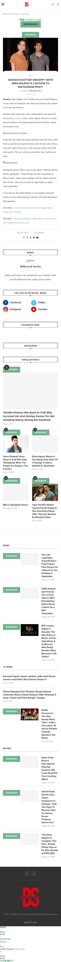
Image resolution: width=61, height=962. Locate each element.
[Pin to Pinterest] (34, 237)
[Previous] (0, 927)
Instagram (18, 118)
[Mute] (1, 947)
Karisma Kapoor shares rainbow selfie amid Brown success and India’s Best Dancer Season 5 (29, 678)
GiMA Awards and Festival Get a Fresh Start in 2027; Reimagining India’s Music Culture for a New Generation (48, 601)
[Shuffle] (1, 939)
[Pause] (4, 927)
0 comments (39, 233)
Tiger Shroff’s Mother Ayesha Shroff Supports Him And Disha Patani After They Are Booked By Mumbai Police (44, 511)
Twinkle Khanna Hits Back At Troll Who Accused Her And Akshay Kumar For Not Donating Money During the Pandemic (28, 416)
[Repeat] (5, 939)
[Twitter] (34, 873)
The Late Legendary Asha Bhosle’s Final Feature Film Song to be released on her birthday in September (49, 565)
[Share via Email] (37, 237)
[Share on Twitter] (30, 237)
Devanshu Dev (35, 91)
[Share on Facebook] (27, 237)
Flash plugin (20, 949)
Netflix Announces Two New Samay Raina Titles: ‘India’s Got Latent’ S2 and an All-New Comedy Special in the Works (49, 724)
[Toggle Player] (0, 937)
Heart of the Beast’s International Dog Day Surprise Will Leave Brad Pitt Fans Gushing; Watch (49, 768)
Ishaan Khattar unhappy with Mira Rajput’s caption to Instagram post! (30, 83)
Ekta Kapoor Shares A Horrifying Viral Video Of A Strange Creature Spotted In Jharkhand (45, 461)
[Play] (2, 927)
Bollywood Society (11, 14)
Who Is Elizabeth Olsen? (15, 505)
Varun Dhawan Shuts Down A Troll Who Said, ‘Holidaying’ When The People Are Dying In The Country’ (15, 462)
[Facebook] (27, 873)
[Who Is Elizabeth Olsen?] (16, 492)
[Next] (5, 927)
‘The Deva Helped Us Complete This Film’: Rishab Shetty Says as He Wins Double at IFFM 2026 (49, 844)
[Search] (52, 4)
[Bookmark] (58, 4)
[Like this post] (24, 237)
